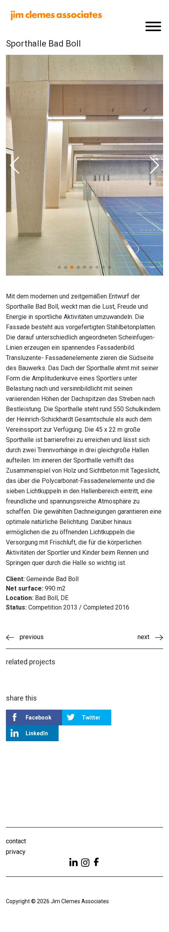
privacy (16, 852)
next (143, 637)
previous (32, 637)
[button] (15, 165)
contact (16, 841)
